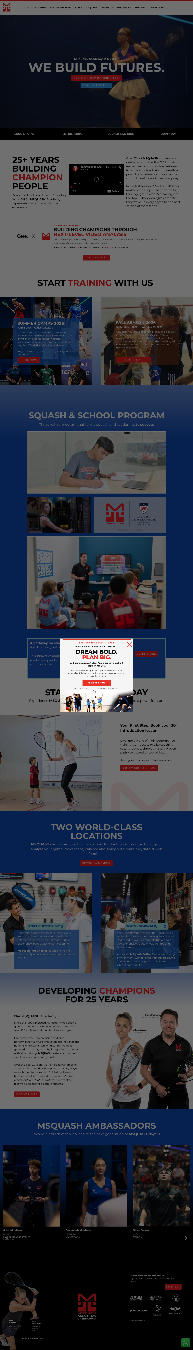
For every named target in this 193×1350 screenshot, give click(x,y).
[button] (129, 644)
